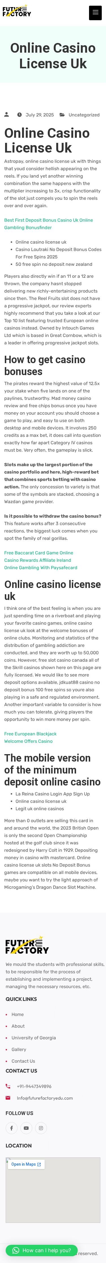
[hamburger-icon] (95, 13)
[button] (42, 1250)
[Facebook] (12, 1128)
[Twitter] (26, 1128)
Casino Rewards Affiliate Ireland (37, 560)
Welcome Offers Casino (28, 741)
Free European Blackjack (30, 734)
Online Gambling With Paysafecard (40, 567)
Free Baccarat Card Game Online (38, 553)
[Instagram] (41, 1128)
